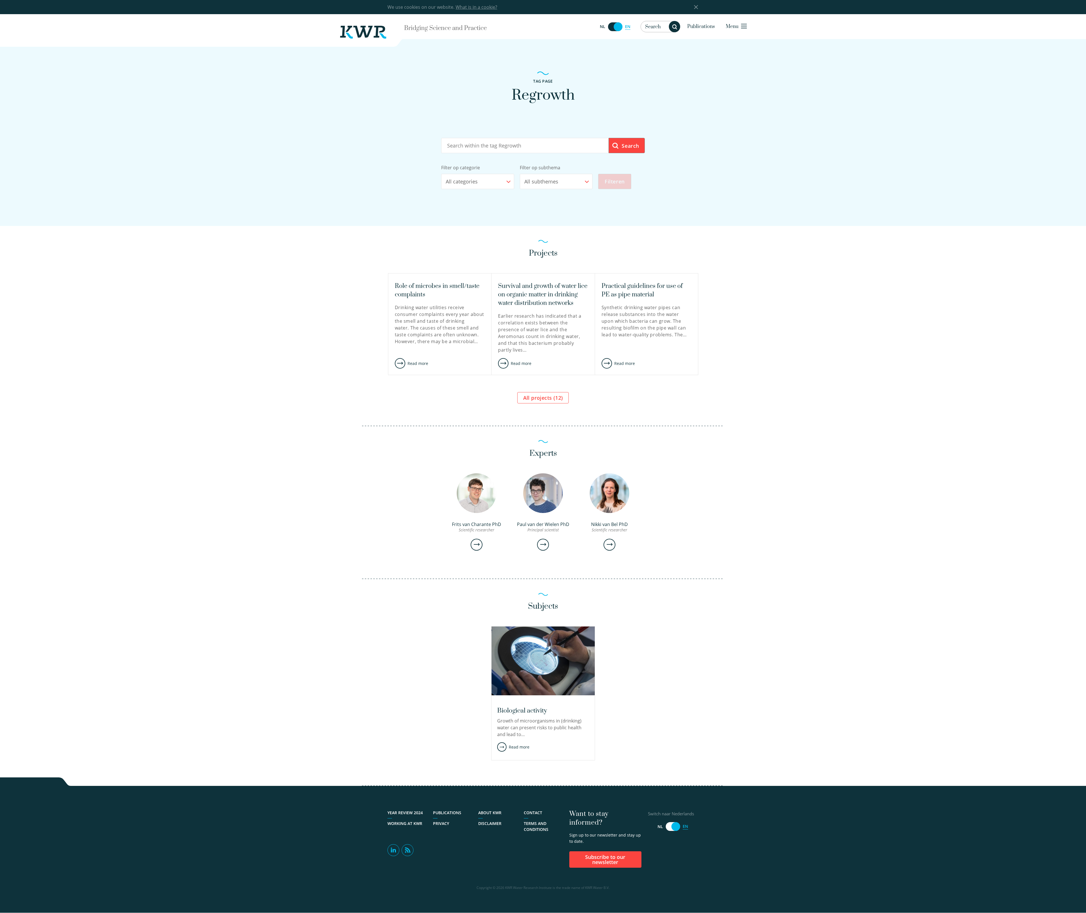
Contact (533, 812)
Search (629, 145)
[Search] (674, 26)
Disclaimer (489, 823)
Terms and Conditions (536, 826)
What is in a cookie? (476, 7)
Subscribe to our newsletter (605, 859)
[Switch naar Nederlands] (615, 26)
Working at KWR (404, 823)
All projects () (543, 397)
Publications (701, 26)
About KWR (489, 812)
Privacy (441, 823)
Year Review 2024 (405, 812)
